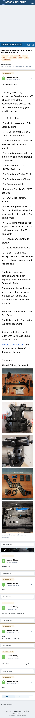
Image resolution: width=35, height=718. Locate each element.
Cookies (26, 711)
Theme (8, 711)
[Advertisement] (17, 23)
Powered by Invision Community (17, 715)
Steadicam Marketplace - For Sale (21, 66)
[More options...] (31, 78)
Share (9, 697)
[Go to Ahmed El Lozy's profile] (3, 78)
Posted (13, 79)
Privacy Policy (18, 711)
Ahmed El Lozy (7, 64)
